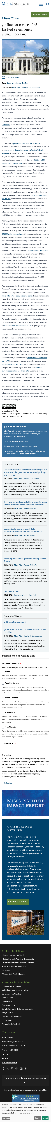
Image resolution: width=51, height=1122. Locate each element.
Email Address (9, 744)
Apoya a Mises (7, 1013)
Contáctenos (7, 1020)
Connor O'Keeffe (30, 565)
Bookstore (10, 712)
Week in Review (12, 683)
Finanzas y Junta (8, 1005)
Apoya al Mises (40, 14)
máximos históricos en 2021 (12, 364)
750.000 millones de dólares (37, 251)
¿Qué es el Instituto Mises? (12, 986)
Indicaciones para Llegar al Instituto (16, 990)
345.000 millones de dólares (12, 234)
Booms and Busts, (14, 83)
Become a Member (17, 902)
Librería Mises (7, 1002)
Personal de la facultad (11, 1024)
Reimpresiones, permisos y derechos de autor (21, 446)
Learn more (43, 764)
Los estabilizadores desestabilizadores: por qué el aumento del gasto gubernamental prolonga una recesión (25, 472)
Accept (45, 1118)
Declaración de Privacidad (12, 1017)
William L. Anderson (31, 479)
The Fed (25, 83)
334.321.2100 (13, 1050)
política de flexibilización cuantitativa (27, 144)
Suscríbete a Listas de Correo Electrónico (17, 1009)
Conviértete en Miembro (11, 994)
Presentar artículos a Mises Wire (16, 441)
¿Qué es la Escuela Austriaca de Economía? (18, 959)
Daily (7, 671)
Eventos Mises (7, 998)
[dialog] (25, 1112)
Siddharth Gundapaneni (31, 88)
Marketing (6, 755)
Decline (37, 1118)
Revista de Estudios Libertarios (14, 967)
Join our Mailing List (9, 1063)
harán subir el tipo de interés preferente (17, 296)
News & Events (11, 698)
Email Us (5, 1059)
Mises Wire (10, 18)
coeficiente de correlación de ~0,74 (17, 326)
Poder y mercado (21, 595)
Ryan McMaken (30, 509)
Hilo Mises (6, 970)
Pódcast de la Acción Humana (13, 974)
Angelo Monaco (30, 535)
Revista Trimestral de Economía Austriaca (18, 963)
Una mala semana (12, 591)
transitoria (6, 125)
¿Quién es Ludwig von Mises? (13, 955)
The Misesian (11, 727)
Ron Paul (32, 595)
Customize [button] (6, 1118)
